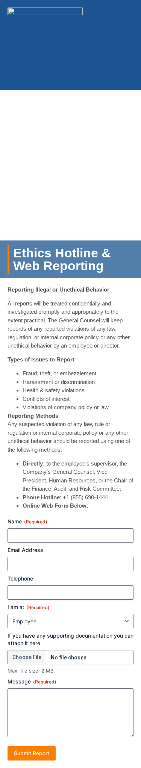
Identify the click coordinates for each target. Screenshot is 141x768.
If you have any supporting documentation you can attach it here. (70, 639)
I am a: (29, 607)
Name (27, 521)
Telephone (20, 578)
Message (32, 681)
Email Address (25, 550)
